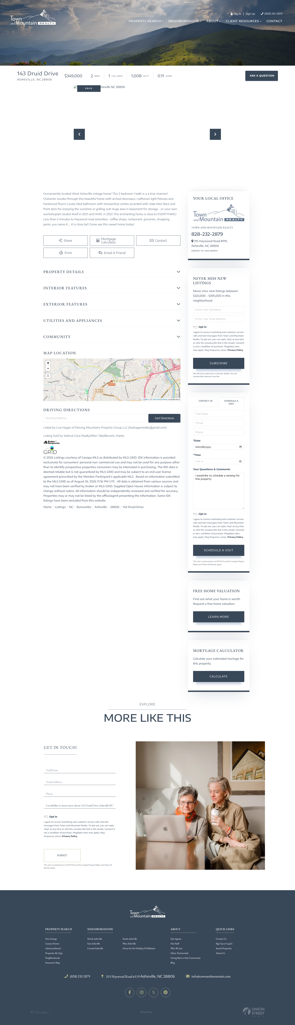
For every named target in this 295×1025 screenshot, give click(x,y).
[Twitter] (153, 992)
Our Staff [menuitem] (175, 943)
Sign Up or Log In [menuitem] (224, 943)
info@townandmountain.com (211, 976)
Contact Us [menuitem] (221, 938)
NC (71, 507)
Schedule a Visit (231, 402)
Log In (237, 13)
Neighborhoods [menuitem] (183, 21)
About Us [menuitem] (220, 953)
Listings (60, 507)
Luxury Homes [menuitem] (52, 943)
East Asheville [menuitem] (93, 943)
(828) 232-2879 (273, 13)
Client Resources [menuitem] (242, 21)
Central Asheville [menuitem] (95, 948)
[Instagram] (141, 992)
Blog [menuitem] (173, 962)
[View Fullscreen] (48, 375)
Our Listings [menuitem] (51, 938)
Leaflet (146, 399)
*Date (197, 440)
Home (47, 507)
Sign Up (250, 13)
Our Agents (211, 251)
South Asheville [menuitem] (130, 938)
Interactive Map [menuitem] (52, 962)
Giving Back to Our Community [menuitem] (185, 958)
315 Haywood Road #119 (140, 976)
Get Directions (164, 418)
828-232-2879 (207, 234)
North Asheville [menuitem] (94, 938)
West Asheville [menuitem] (129, 943)
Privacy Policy (235, 350)
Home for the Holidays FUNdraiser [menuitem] (139, 948)
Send (62, 855)
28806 (114, 507)
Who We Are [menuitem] (176, 948)
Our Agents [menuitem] (176, 938)
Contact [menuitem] (274, 21)
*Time (197, 455)
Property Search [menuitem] (145, 21)
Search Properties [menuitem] (224, 948)
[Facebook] (129, 992)
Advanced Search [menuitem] (53, 948)
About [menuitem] (212, 21)
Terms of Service (209, 565)
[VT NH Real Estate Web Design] (253, 1012)
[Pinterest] (165, 992)
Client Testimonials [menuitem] (179, 953)
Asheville (101, 507)
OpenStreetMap (160, 399)
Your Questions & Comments (211, 469)
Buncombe (84, 507)
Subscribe (219, 363)
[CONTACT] (261, 76)
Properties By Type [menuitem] (54, 953)
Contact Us (197, 251)
